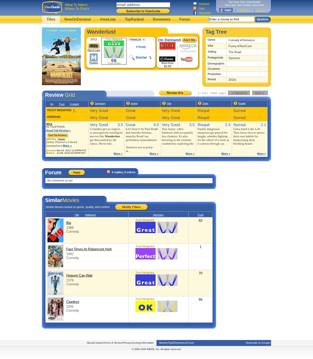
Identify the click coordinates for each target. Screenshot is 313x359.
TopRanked (134, 19)
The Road (234, 52)
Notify (189, 40)
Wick (49, 124)
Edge (205, 103)
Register (245, 10)
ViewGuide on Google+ (258, 342)
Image (61, 139)
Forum (184, 19)
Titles (51, 19)
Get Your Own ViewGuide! (244, 3)
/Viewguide (205, 12)
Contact (98, 342)
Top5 (170, 342)
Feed (201, 8)
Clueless (72, 302)
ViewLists (108, 19)
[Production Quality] (164, 104)
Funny (232, 46)
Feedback (204, 3)
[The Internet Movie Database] (94, 46)
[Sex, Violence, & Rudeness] (200, 104)
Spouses (234, 58)
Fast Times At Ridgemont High (89, 249)
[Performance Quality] (128, 104)
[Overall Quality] (92, 104)
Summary (100, 103)
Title (76, 214)
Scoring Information (143, 342)
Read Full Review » (58, 130)
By (51, 104)
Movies (163, 342)
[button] (136, 39)
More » (67, 145)
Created (74, 104)
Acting (134, 103)
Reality (242, 103)
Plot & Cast (94, 50)
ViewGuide (53, 8)
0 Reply (141, 47)
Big (68, 223)
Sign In (261, 10)
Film (169, 103)
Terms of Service (112, 342)
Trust (62, 104)
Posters (93, 62)
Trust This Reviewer (61, 135)
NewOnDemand (77, 19)
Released (90, 214)
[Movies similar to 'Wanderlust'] (142, 57)
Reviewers (161, 19)
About (90, 342)
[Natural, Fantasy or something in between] (236, 104)
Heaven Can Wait (79, 275)
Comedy (233, 40)
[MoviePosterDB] (94, 57)
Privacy (127, 342)
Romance (248, 40)
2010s (232, 79)
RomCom (245, 46)
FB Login (226, 10)
